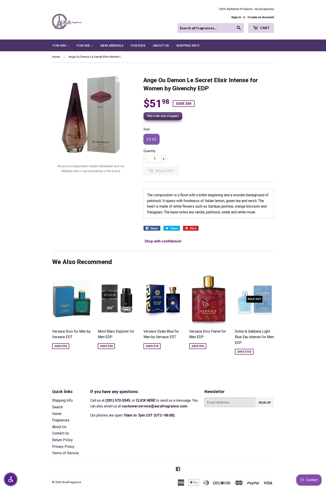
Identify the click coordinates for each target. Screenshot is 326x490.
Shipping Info (62, 400)
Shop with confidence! (163, 241)
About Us (59, 427)
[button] (11, 479)
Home (56, 56)
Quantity (149, 151)
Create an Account (260, 17)
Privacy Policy (63, 446)
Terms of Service (65, 453)
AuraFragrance (71, 482)
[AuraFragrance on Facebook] (178, 469)
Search (57, 407)
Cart (264, 28)
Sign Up (265, 402)
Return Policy (62, 440)
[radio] (151, 139)
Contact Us (60, 433)
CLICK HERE (145, 400)
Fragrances (60, 420)
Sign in (236, 17)
